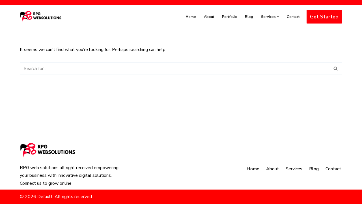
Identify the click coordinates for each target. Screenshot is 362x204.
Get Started (324, 16)
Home (191, 16)
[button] (278, 17)
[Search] (335, 68)
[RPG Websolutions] (41, 17)
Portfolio (229, 16)
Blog (249, 16)
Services (294, 169)
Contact (293, 16)
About (209, 16)
